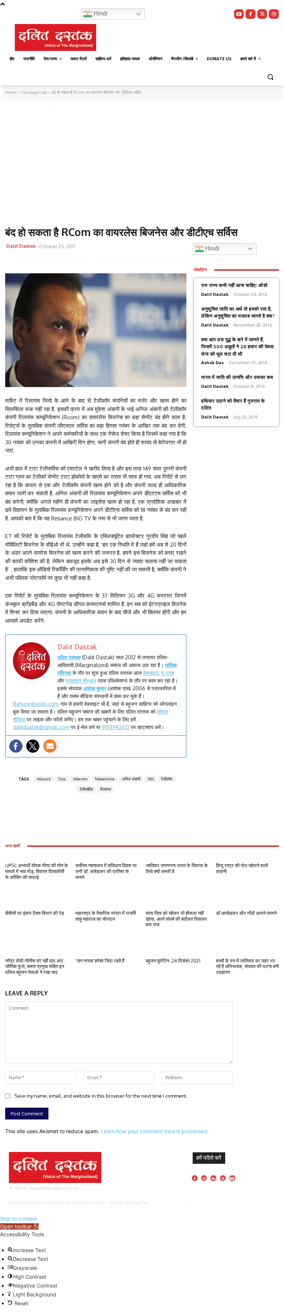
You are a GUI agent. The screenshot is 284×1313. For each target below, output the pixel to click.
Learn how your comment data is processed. (155, 1131)
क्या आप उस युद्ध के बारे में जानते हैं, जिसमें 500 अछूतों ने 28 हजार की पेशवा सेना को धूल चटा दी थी (237, 346)
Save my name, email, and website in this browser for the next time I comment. (100, 1096)
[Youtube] (239, 14)
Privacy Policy (212, 1202)
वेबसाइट (150, 673)
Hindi (100, 13)
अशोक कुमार (94, 688)
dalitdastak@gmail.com (41, 727)
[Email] (157, 247)
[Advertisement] (142, 171)
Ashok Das (212, 362)
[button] (270, 76)
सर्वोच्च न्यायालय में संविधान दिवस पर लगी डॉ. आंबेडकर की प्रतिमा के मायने (106, 871)
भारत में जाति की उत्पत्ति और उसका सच (237, 377)
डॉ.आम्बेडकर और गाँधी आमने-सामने (246, 913)
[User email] (50, 746)
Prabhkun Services (167, 1202)
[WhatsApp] (140, 247)
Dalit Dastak (21, 246)
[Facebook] (251, 14)
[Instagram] (274, 14)
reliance (44, 779)
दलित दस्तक (69, 657)
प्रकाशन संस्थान (80, 680)
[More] (98, 814)
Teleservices (105, 779)
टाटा (150, 779)
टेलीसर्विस (86, 789)
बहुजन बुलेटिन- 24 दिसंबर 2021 (173, 961)
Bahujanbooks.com (36, 704)
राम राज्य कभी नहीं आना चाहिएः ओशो (234, 285)
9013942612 (115, 727)
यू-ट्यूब (167, 673)
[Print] (174, 247)
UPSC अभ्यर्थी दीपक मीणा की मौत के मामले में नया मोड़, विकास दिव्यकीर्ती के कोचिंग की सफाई (36, 871)
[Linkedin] (213, 1178)
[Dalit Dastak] (55, 37)
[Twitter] (262, 14)
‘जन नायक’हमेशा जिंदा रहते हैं (99, 961)
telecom (80, 779)
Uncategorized (25, 110)
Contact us (266, 1202)
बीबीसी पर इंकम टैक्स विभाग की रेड (34, 913)
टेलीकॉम (166, 779)
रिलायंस (105, 789)
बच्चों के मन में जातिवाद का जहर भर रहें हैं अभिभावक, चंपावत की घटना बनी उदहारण (247, 966)
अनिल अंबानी (131, 779)
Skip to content (18, 1218)
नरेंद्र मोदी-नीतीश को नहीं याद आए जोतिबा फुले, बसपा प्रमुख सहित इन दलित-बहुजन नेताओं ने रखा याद (34, 966)
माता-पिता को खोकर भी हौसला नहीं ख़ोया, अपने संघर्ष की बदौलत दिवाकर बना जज (176, 918)
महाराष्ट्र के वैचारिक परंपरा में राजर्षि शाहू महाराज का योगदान (106, 916)
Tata (62, 779)
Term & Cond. (241, 1202)
